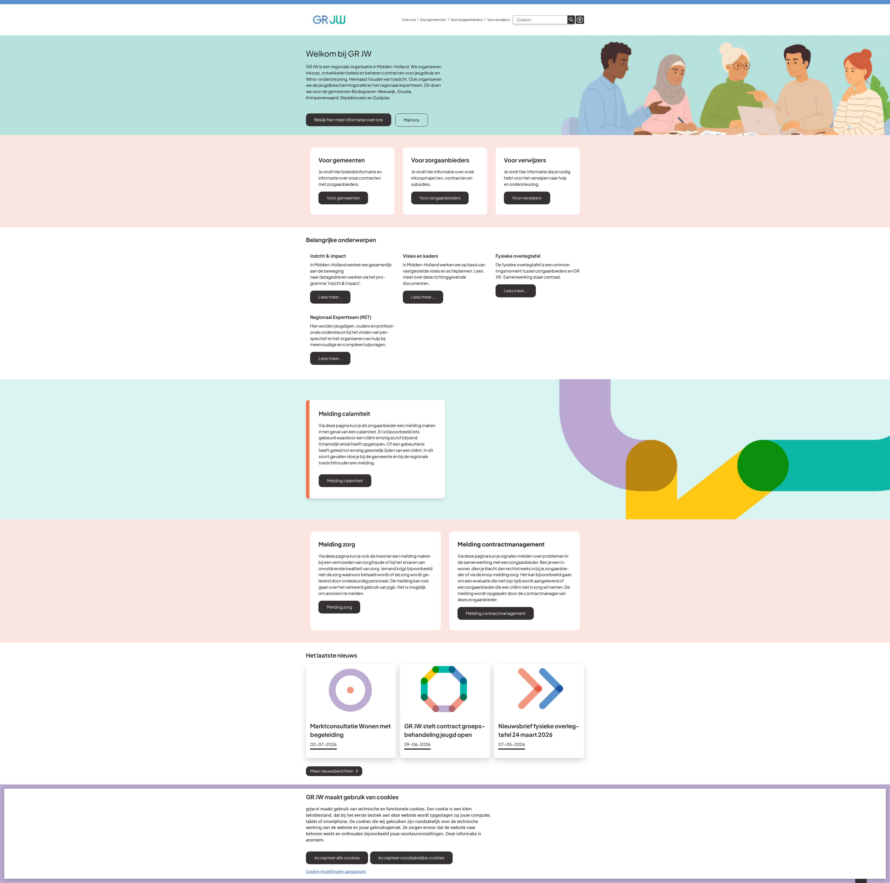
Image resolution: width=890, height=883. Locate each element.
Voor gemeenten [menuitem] (433, 19)
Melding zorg (339, 607)
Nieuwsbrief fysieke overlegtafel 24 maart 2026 (538, 730)
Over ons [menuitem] (409, 19)
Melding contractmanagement (496, 613)
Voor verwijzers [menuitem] (498, 19)
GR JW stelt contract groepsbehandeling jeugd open (444, 730)
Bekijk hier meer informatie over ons (348, 119)
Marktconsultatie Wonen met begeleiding (350, 730)
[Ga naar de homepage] (329, 19)
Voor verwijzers (527, 197)
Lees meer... (330, 296)
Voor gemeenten (343, 197)
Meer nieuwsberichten (331, 771)
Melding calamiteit (345, 480)
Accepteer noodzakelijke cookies (411, 857)
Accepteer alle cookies (337, 857)
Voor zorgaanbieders (440, 197)
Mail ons (411, 119)
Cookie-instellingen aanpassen (336, 871)
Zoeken (571, 20)
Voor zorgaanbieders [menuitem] (467, 19)
